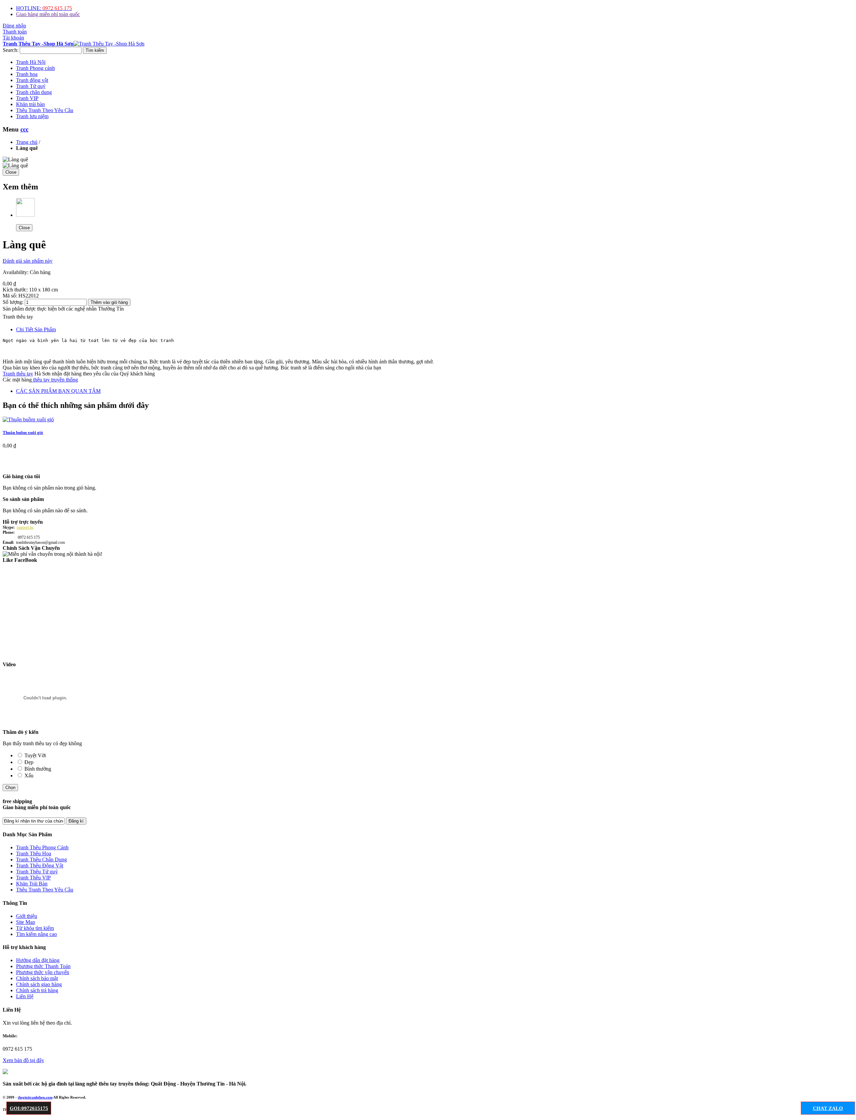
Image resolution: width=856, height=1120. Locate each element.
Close (10, 172)
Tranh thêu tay (18, 373)
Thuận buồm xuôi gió (23, 432)
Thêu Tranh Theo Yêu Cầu (44, 889)
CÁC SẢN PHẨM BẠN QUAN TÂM (58, 391)
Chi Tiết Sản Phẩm (36, 329)
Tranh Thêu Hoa (33, 853)
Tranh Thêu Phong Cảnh (42, 847)
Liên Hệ (24, 996)
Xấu (28, 775)
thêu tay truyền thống (55, 379)
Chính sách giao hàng (39, 984)
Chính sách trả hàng (37, 990)
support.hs (25, 527)
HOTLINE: (44, 8)
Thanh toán (15, 31)
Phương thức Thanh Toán (43, 966)
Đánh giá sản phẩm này (27, 261)
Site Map (25, 922)
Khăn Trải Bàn (31, 883)
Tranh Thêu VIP (33, 877)
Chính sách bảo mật (37, 978)
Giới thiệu (26, 916)
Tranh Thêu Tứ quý (37, 871)
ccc (24, 129)
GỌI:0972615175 (29, 1108)
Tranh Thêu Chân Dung (41, 859)
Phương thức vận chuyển (42, 972)
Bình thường (37, 769)
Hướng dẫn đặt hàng (38, 960)
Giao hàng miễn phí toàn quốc (48, 14)
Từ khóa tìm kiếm (35, 928)
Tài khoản (13, 37)
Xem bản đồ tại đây (23, 1060)
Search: (10, 50)
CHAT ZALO (828, 1108)
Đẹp (28, 762)
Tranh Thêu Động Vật (39, 865)
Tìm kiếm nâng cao (36, 934)
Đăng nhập (14, 25)
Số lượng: (13, 302)
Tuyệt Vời (35, 755)
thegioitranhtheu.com (35, 1097)
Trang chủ (26, 142)
